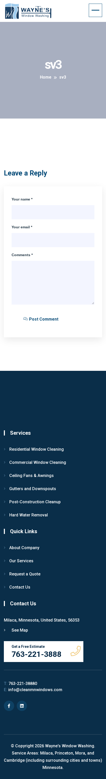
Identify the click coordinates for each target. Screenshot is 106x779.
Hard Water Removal (28, 515)
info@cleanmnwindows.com (33, 689)
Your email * (22, 227)
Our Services (21, 560)
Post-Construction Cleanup (35, 501)
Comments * (22, 255)
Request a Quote (24, 574)
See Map (19, 630)
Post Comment (43, 319)
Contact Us (19, 587)
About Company (24, 547)
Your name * (22, 199)
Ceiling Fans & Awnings (31, 475)
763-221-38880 (20, 683)
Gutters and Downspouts (32, 488)
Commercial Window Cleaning (37, 462)
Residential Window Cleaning (36, 449)
